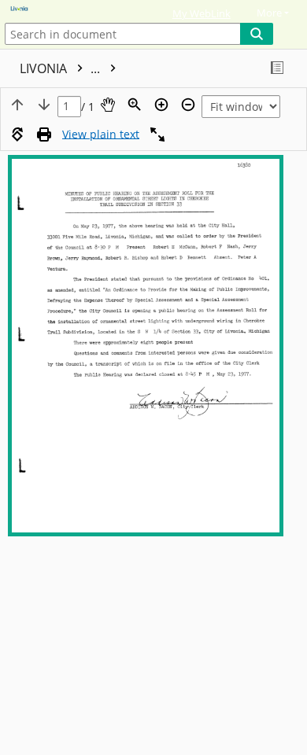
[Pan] (107, 104)
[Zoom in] (161, 104)
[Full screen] (157, 134)
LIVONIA (61, 68)
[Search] (256, 34)
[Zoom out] (188, 104)
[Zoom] (134, 104)
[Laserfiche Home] (67, 9)
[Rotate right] (17, 134)
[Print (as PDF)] (44, 134)
